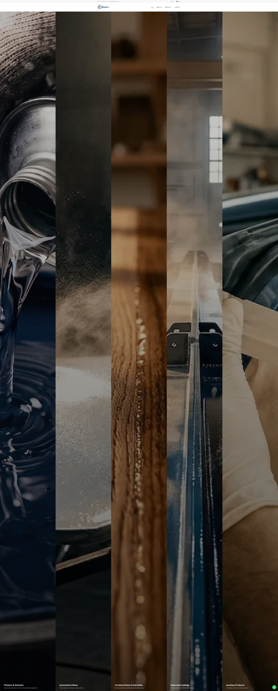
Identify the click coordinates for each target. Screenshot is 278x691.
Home (152, 7)
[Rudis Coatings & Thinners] (103, 7)
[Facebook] (170, 1)
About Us (159, 7)
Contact (177, 7)
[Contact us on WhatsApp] (274, 687)
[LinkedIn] (172, 1)
